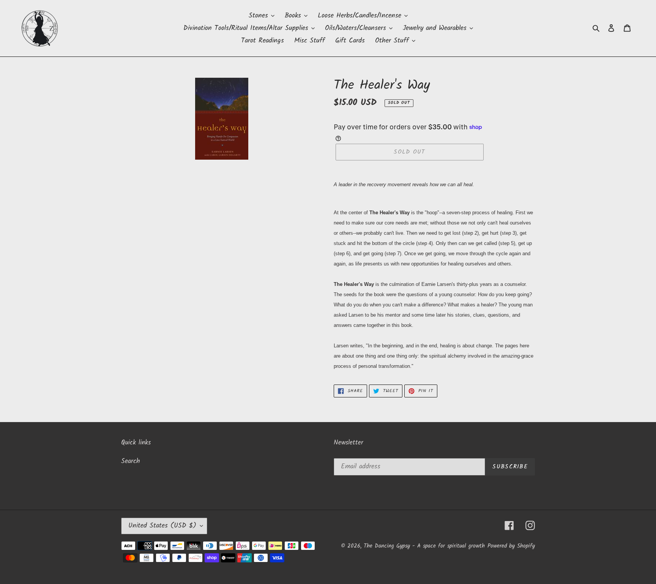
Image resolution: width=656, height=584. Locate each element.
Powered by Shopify (511, 546)
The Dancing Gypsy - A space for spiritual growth (424, 546)
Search (130, 461)
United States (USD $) (162, 525)
